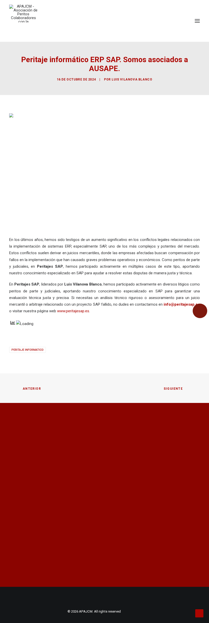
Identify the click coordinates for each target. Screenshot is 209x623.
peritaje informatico (27, 349)
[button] (197, 21)
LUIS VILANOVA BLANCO (132, 79)
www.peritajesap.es (73, 311)
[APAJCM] (23, 13)
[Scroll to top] (199, 613)
